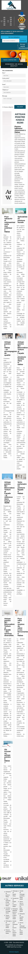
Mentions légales (14, 952)
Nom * (3, 72)
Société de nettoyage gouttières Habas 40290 (22, 895)
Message (4, 96)
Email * (4, 84)
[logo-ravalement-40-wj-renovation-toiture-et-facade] (11, 5)
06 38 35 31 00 (11, 21)
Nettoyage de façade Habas (15, 893)
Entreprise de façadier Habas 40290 (22, 917)
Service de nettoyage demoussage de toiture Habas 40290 (22, 928)
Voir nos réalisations (14, 37)
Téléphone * (5, 89)
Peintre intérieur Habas (8, 917)
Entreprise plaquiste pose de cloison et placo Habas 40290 (15, 913)
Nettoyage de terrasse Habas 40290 (8, 924)
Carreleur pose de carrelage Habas (8, 910)
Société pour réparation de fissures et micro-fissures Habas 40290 (15, 928)
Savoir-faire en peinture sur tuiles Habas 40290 (22, 906)
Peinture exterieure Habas (8, 931)
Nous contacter (10, 60)
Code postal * (5, 78)
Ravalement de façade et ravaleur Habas (15, 902)
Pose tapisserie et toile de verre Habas (8, 902)
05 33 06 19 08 (4, 21)
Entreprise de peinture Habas (8, 894)
